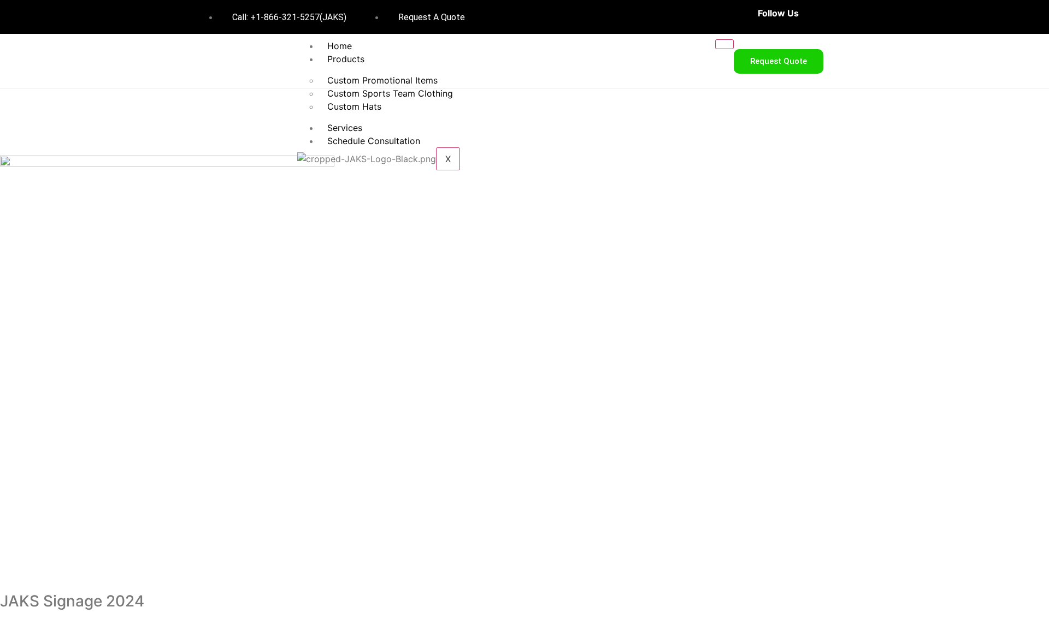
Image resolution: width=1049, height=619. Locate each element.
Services (344, 127)
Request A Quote (430, 17)
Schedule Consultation (373, 140)
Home (339, 45)
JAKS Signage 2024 (72, 601)
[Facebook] (811, 17)
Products (345, 58)
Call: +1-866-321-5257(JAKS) (288, 17)
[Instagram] (848, 17)
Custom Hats (354, 106)
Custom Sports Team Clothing (390, 93)
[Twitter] (830, 17)
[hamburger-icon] (724, 44)
